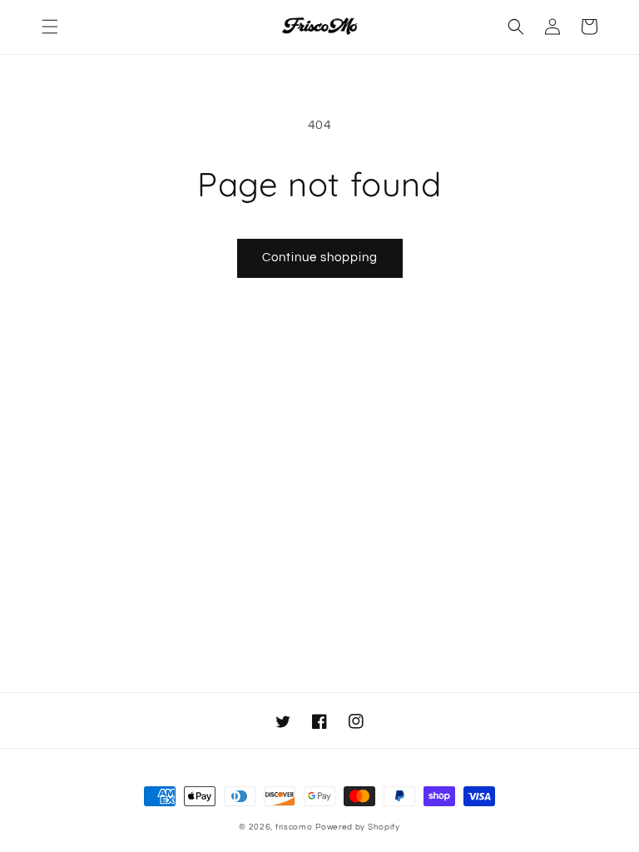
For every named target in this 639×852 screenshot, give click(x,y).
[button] (50, 26)
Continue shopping (320, 257)
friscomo (294, 827)
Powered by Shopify (357, 827)
